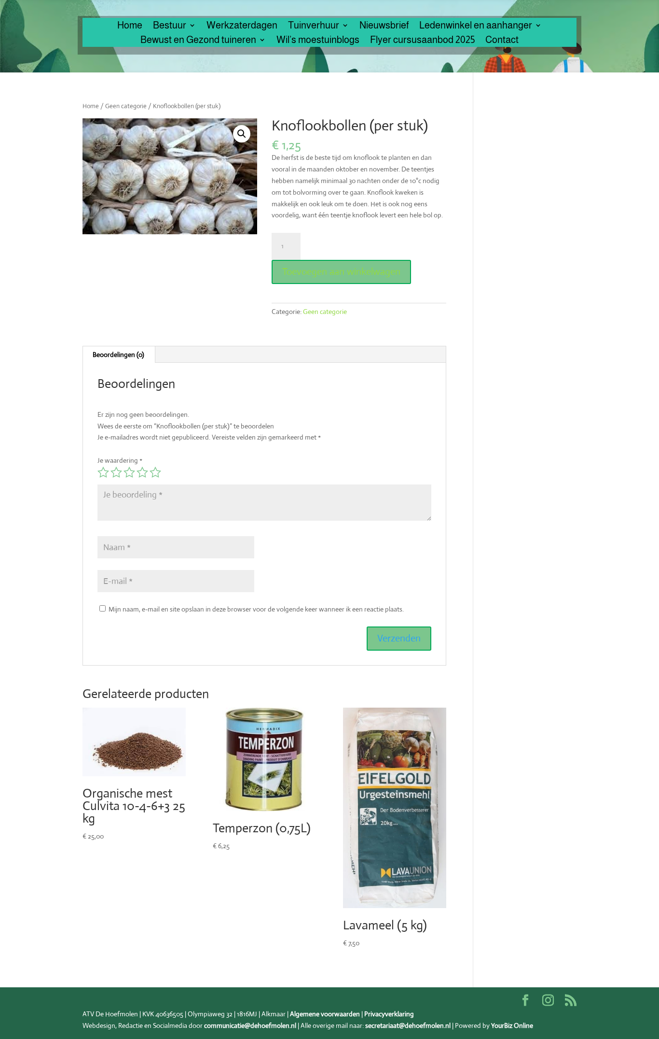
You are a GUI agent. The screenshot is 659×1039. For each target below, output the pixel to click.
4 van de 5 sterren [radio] (142, 472)
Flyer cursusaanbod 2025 (422, 40)
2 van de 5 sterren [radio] (116, 472)
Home (129, 26)
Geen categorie (126, 106)
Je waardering (119, 460)
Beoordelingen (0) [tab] (118, 354)
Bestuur (169, 26)
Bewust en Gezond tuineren (198, 40)
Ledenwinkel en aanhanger (475, 26)
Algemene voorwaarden (325, 1014)
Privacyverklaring (389, 1014)
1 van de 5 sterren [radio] (103, 472)
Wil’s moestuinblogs (317, 40)
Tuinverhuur (313, 26)
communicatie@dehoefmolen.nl (250, 1025)
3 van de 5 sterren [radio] (129, 472)
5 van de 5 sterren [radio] (155, 472)
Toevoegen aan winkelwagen (341, 272)
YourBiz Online (512, 1025)
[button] (241, 133)
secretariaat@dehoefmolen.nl (408, 1025)
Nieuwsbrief (384, 26)
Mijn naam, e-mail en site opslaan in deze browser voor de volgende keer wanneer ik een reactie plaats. (256, 609)
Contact (502, 40)
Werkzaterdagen (241, 26)
